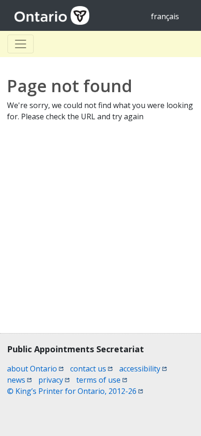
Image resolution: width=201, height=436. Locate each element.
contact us (91, 368)
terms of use (101, 380)
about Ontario (35, 368)
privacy (54, 380)
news (19, 380)
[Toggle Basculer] (20, 44)
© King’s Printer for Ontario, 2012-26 (75, 391)
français (165, 16)
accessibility (143, 368)
